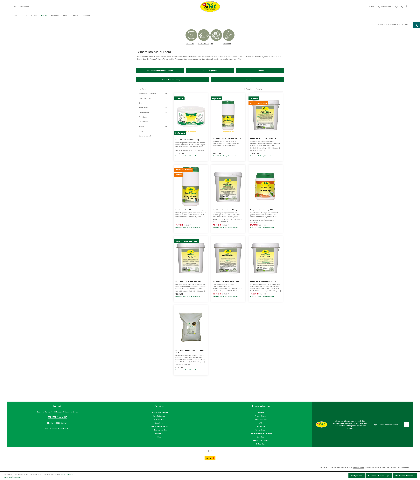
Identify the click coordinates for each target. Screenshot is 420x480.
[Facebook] (208, 451)
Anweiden (260, 70)
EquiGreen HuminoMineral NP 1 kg (227, 138)
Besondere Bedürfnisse (147, 94)
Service (159, 406)
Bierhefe (247, 80)
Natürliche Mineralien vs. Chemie (160, 70)
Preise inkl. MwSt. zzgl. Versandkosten (187, 156)
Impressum (261, 426)
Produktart (143, 117)
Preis (141, 131)
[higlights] (416, 25)
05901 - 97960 (57, 416)
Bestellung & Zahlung (261, 440)
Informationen (261, 406)
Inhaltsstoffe (143, 108)
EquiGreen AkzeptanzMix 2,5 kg (226, 281)
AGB (260, 423)
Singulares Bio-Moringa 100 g (262, 210)
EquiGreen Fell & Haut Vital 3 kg (188, 281)
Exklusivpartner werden (159, 412)
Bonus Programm (261, 419)
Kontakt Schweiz (159, 416)
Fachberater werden (159, 430)
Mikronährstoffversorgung (172, 80)
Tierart (141, 126)
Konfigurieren (356, 476)
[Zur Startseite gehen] (210, 6)
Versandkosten (260, 416)
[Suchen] (86, 6)
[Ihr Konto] (401, 6)
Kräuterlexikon (159, 419)
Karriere (261, 412)
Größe (141, 103)
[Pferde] (44, 15)
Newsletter (159, 433)
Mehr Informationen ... (68, 474)
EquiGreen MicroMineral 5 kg (225, 210)
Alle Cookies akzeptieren (405, 476)
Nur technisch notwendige (378, 476)
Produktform (143, 122)
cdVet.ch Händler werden (159, 426)
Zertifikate (261, 437)
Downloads (159, 423)
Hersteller (142, 89)
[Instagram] (212, 451)
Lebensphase (144, 112)
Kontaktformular (63, 429)
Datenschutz (260, 444)
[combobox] (48, 6)
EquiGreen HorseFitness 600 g (263, 281)
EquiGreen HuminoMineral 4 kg (263, 138)
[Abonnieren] (406, 424)
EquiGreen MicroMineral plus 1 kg (189, 210)
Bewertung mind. (145, 136)
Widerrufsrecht (261, 430)
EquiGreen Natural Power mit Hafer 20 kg (189, 351)
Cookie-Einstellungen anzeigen (261, 433)
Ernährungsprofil (145, 98)
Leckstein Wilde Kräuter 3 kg (187, 140)
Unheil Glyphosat (210, 70)
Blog (159, 437)
